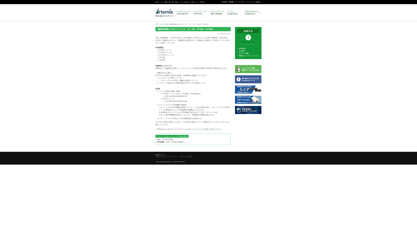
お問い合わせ (251, 12)
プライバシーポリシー (174, 156)
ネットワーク (217, 12)
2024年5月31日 (225, 34)
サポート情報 (244, 53)
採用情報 (231, 2)
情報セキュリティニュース (248, 56)
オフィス (200, 12)
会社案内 (224, 2)
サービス (234, 12)
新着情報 (242, 48)
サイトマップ (250, 2)
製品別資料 (189, 156)
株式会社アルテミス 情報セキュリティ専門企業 (164, 10)
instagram (257, 2)
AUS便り (242, 51)
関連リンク (183, 156)
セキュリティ (183, 12)
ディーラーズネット (240, 2)
